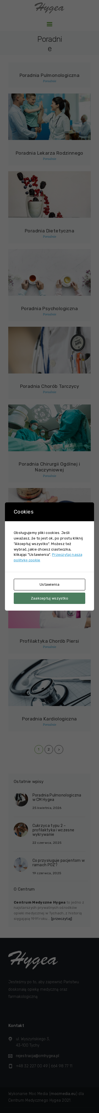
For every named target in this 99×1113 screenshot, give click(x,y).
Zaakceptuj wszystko (49, 598)
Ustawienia (49, 584)
